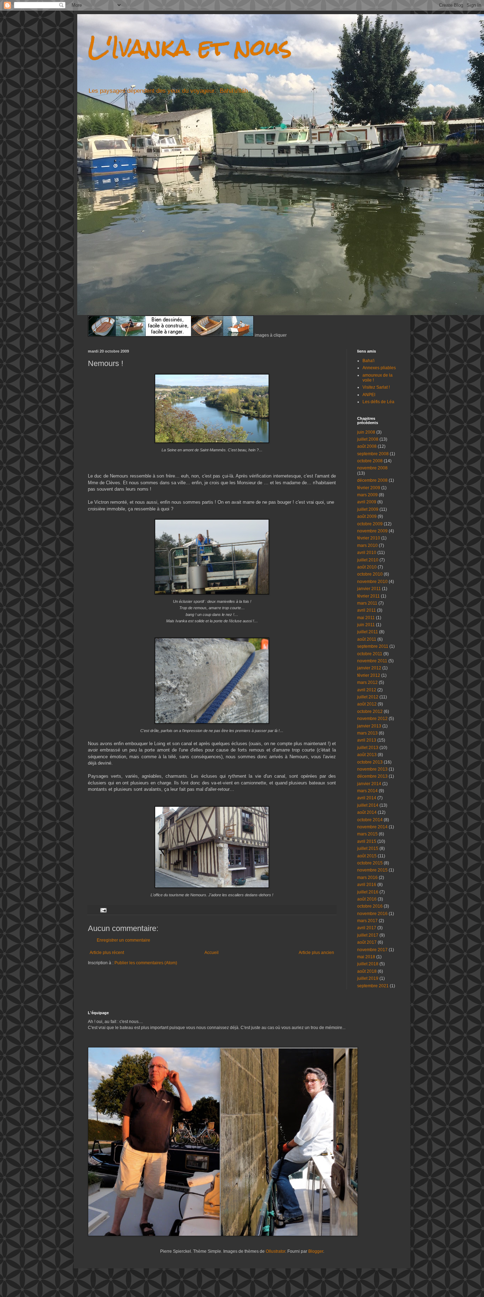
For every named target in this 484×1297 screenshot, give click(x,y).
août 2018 (367, 971)
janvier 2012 (369, 667)
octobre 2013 (370, 762)
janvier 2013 (369, 726)
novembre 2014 (372, 826)
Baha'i (368, 360)
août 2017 (367, 942)
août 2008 (367, 446)
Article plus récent (107, 952)
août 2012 (367, 704)
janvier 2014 (369, 783)
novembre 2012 (372, 718)
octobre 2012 (370, 711)
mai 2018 (366, 956)
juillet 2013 (367, 747)
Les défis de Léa (378, 401)
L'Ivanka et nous (190, 47)
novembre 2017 (372, 949)
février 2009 (368, 487)
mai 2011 (366, 617)
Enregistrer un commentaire (123, 940)
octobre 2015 (370, 863)
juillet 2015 (367, 848)
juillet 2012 (367, 697)
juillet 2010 (367, 560)
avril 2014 (366, 797)
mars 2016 (367, 877)
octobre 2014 (370, 819)
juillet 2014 (367, 805)
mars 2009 (367, 494)
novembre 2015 (372, 870)
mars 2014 (367, 790)
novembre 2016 (372, 913)
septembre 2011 (372, 646)
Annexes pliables (379, 367)
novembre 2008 (372, 467)
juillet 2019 (367, 978)
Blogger (315, 1251)
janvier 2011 (369, 588)
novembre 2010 (372, 581)
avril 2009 (366, 501)
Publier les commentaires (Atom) (145, 962)
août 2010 (367, 567)
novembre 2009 (372, 530)
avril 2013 (366, 740)
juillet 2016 (367, 892)
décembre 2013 (372, 776)
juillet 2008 (367, 439)
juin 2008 (366, 432)
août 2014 (367, 812)
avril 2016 (366, 884)
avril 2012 (366, 689)
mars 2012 (367, 682)
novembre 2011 (372, 660)
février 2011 (368, 596)
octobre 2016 (370, 906)
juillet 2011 (367, 631)
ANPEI (368, 394)
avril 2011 (366, 610)
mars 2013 (367, 733)
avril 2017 (366, 927)
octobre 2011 (369, 653)
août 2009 (367, 516)
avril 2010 (366, 552)
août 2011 (366, 639)
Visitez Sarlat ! (376, 387)
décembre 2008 (372, 480)
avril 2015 (366, 841)
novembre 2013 (372, 769)
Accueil (211, 952)
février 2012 (368, 675)
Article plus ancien (316, 952)
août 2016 (367, 899)
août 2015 (367, 855)
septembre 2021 (373, 985)
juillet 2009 (367, 509)
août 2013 (367, 754)
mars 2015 (367, 834)
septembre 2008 (373, 453)
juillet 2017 (367, 935)
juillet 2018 (367, 963)
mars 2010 (367, 545)
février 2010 (368, 538)
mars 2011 (367, 603)
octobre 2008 (370, 460)
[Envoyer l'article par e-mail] (103, 910)
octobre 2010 (370, 574)
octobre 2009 (370, 523)
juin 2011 (366, 624)
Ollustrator (275, 1251)
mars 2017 (367, 920)
